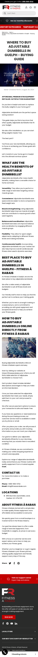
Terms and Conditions (18, 650)
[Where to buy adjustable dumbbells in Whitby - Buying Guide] (35, 654)
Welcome (5, 32)
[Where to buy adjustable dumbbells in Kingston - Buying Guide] (3, 654)
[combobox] (19, 13)
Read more (9, 617)
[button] (30, 7)
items (11, 32)
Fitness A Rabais (11, 647)
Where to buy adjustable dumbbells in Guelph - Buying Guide (18, 34)
